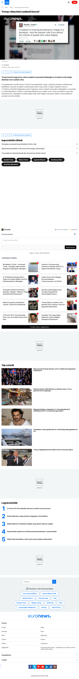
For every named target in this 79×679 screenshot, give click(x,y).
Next (3, 635)
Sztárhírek (50, 603)
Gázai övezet (56, 607)
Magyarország (36, 603)
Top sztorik (8, 365)
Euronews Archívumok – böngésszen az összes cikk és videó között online (58, 648)
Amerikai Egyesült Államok (22, 7)
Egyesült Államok (39, 160)
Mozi (60, 603)
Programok (44, 643)
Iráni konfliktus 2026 (49, 593)
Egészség (44, 635)
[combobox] (39, 582)
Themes (4, 623)
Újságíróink (5, 647)
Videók (4, 643)
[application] (39, 37)
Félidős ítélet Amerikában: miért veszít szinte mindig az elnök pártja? (23, 148)
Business (4, 631)
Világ (11, 7)
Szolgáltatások (6, 655)
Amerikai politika (56, 160)
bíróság (43, 607)
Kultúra (43, 639)
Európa (4, 627)
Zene (55, 598)
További (4, 660)
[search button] (54, 582)
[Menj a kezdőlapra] (7, 2)
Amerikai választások (11, 164)
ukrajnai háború (27, 598)
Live (74, 2)
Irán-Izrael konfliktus (30, 593)
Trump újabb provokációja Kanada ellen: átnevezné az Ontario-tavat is (24, 153)
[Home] (2, 7)
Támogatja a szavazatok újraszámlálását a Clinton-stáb (19, 144)
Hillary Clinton (23, 160)
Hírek (6, 7)
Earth (42, 631)
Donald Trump (8, 160)
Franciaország (43, 598)
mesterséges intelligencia (27, 607)
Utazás (4, 639)
